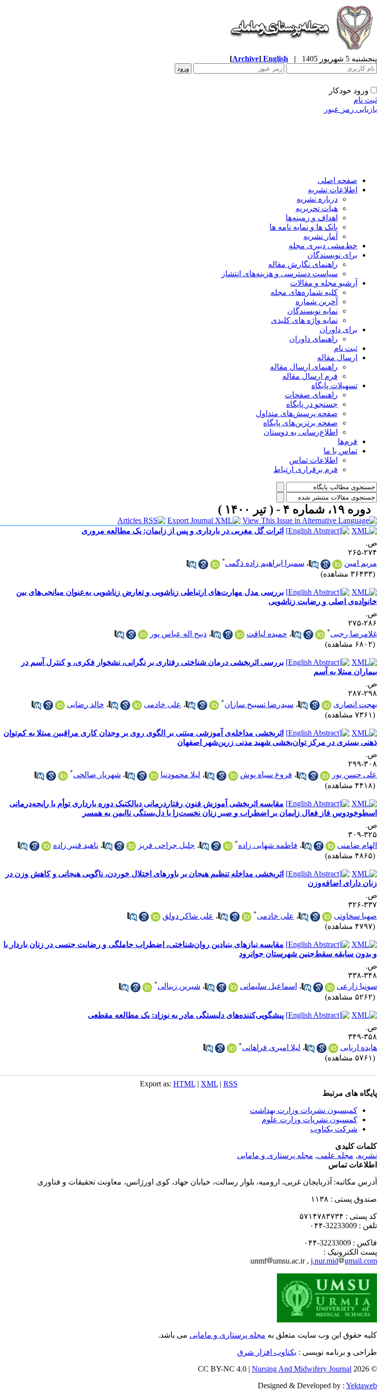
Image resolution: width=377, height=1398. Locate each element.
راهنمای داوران (313, 339)
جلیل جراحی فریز (166, 845)
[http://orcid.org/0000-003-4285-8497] (325, 776)
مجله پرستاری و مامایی (275, 1155)
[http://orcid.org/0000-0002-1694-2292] (147, 987)
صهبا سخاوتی (355, 916)
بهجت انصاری (355, 704)
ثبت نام (365, 100)
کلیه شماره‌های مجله (304, 292)
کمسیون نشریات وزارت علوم (309, 1119)
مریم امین (360, 563)
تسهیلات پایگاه (334, 385)
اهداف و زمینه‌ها (312, 217)
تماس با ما (340, 451)
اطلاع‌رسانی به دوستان (301, 432)
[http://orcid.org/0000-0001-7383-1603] (143, 634)
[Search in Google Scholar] (325, 564)
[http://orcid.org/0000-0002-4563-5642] (233, 776)
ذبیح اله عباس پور (178, 634)
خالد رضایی (85, 704)
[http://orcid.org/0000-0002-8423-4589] (320, 634)
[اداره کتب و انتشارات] (301, 51)
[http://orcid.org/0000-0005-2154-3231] (239, 634)
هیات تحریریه (317, 208)
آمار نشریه (320, 236)
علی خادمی (162, 704)
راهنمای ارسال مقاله (304, 367)
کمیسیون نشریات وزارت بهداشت (303, 1110)
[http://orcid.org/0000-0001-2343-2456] (233, 987)
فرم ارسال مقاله (310, 376)
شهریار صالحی (97, 774)
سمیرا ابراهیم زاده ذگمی (264, 563)
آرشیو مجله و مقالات (323, 283)
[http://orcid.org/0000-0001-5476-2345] (330, 987)
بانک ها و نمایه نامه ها (303, 227)
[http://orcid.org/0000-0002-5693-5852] (60, 705)
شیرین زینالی (179, 986)
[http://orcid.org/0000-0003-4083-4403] (154, 776)
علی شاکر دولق (188, 916)
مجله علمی (335, 1155)
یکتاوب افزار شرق (266, 1352)
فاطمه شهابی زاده (267, 845)
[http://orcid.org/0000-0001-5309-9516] (228, 846)
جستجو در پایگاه (312, 404)
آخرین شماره (317, 301)
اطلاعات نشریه (332, 189)
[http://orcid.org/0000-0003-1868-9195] (137, 705)
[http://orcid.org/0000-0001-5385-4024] (63, 776)
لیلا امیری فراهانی (271, 1047)
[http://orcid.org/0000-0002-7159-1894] (156, 917)
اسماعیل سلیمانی (268, 986)
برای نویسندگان (332, 255)
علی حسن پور (354, 774)
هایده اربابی (358, 1047)
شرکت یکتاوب (333, 1129)
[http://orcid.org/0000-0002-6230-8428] (246, 917)
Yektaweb (361, 1385)
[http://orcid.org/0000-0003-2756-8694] (327, 917)
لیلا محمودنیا (180, 774)
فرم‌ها (347, 441)
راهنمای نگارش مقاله (303, 264)
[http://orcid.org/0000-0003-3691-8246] (333, 1048)
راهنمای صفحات (311, 395)
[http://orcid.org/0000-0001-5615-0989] (330, 846)
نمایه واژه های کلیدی (304, 320)
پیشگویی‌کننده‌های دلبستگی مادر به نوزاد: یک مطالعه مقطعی (186, 1015)
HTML (184, 1084)
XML (209, 1084)
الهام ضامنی (357, 845)
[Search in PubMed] (314, 564)
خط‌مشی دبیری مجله (323, 245)
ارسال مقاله (337, 357)
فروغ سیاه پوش (266, 774)
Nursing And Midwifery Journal (301, 1369)
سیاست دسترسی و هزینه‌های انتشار (279, 273)
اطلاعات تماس (313, 460)
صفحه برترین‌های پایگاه (300, 423)
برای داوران (338, 329)
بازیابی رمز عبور (350, 109)
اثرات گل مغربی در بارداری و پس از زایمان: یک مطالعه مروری (182, 531)
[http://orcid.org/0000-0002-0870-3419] (337, 564)
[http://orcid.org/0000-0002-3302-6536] (131, 846)
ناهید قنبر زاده (75, 845)
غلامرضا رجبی (353, 634)
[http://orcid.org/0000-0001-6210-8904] (215, 564)
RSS (230, 1084)
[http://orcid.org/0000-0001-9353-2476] (214, 705)
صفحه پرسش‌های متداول (297, 413)
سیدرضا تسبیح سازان (259, 704)
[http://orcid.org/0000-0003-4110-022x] (326, 705)
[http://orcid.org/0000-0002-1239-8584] (46, 846)
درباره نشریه (317, 199)
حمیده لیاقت (266, 634)
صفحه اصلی (337, 180)
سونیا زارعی (357, 986)
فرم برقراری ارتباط (305, 469)
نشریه (367, 1155)
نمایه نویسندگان (312, 311)
